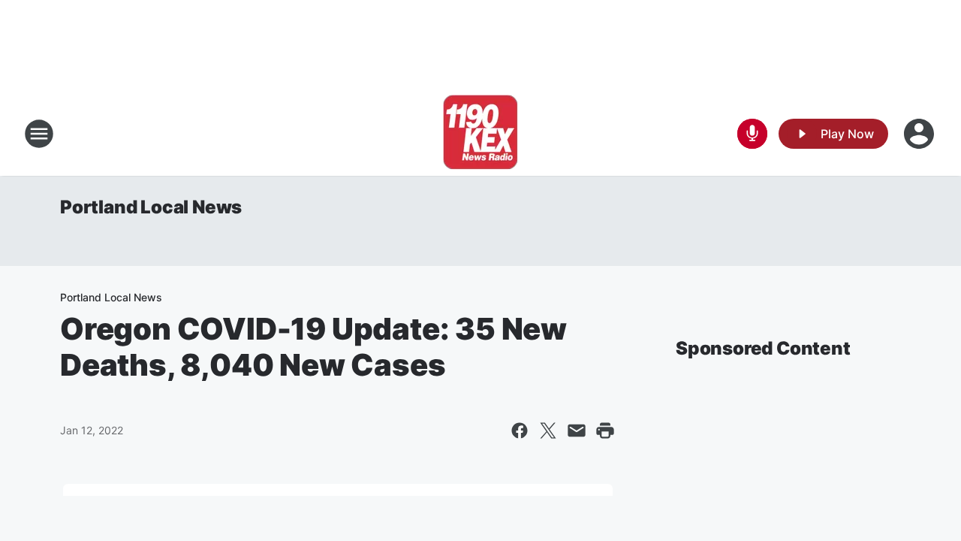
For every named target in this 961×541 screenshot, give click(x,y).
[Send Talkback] (752, 134)
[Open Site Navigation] (39, 134)
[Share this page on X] (548, 430)
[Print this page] (605, 430)
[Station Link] (480, 134)
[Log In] (920, 134)
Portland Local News (151, 207)
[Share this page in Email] (576, 430)
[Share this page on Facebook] (519, 430)
